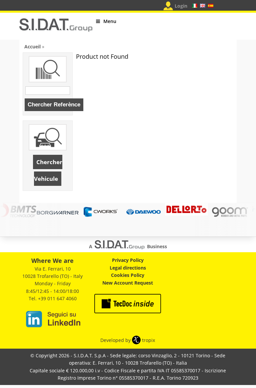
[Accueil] (56, 28)
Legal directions (128, 268)
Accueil (32, 46)
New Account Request (127, 283)
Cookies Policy (127, 275)
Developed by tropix (127, 340)
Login (181, 6)
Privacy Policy (128, 260)
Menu (109, 21)
